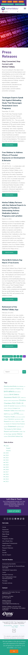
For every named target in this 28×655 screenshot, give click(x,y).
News (4, 550)
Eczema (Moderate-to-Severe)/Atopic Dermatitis (13, 567)
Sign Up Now (14, 511)
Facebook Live (18, 406)
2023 (7, 458)
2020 (7, 465)
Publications (11, 419)
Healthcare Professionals (9, 543)
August (8, 448)
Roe (11, 421)
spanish (6, 426)
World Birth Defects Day (15, 436)
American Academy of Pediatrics (12, 389)
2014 (7, 479)
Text (9, 2)
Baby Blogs (5, 534)
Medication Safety (9, 410)
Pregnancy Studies (9, 417)
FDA (23, 406)
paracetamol (21, 414)
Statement (12, 426)
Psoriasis (4, 581)
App (22, 388)
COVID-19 (19, 403)
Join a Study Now (7, 541)
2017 (7, 472)
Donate (4, 552)
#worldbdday (20, 386)
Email (21, 2)
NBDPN (6, 414)
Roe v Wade (21, 421)
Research (6, 421)
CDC (18, 397)
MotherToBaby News (20, 410)
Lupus (4, 572)
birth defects (9, 391)
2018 (7, 469)
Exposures (5, 529)
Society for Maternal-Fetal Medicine (15, 424)
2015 (7, 477)
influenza (10, 408)
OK (14, 651)
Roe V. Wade (15, 421)
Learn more (17, 648)
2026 (7, 446)
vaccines (14, 434)
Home (4, 527)
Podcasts (5, 536)
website (6, 436)
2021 (7, 462)
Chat (15, 2)
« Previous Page (7, 357)
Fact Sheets (5, 532)
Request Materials (7, 548)
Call (4, 2)
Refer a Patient (7, 4)
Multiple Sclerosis (7, 575)
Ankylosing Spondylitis (9, 564)
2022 (7, 460)
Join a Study (19, 4)
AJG (24, 386)
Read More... (9, 145)
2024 (7, 455)
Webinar (19, 434)
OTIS (16, 413)
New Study (10, 414)
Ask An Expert (6, 555)
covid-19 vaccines (9, 406)
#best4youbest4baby (10, 386)
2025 (7, 453)
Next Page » (17, 360)
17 (12, 359)
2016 (7, 474)
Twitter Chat (22, 431)
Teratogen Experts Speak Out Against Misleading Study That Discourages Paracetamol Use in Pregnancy (12, 103)
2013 (7, 481)
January (8, 450)
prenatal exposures (18, 417)
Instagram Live (16, 408)
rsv (4, 424)
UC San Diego (7, 434)
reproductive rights (19, 419)
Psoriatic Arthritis (7, 583)
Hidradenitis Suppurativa (9, 570)
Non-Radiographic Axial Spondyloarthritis (9, 577)
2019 (7, 467)
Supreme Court (20, 426)
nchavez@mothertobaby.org (10, 604)
